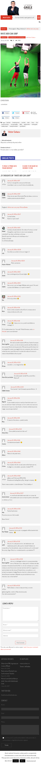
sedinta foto (27, 124)
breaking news (15, 122)
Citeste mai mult (31, 761)
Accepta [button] (16, 761)
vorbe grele (34, 124)
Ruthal (3, 231)
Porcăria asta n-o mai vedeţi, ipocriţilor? (12, 150)
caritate (23, 122)
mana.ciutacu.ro (25, 663)
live (37, 122)
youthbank (22, 126)
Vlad (3, 218)
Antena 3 (23, 29)
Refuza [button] (22, 761)
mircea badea (14, 124)
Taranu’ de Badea (25, 666)
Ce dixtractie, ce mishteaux (17, 37)
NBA (21, 124)
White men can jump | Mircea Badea (18, 207)
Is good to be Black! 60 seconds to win (30, 167)
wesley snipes (5, 126)
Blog (18, 29)
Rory (3, 421)
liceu (33, 122)
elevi (28, 122)
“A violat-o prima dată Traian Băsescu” (9, 167)
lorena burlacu (5, 124)
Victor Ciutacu (31, 37)
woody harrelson (14, 126)
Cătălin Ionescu (6, 390)
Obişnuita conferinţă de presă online (11, 142)
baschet (8, 122)
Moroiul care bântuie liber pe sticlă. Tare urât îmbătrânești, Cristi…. (9, 681)
